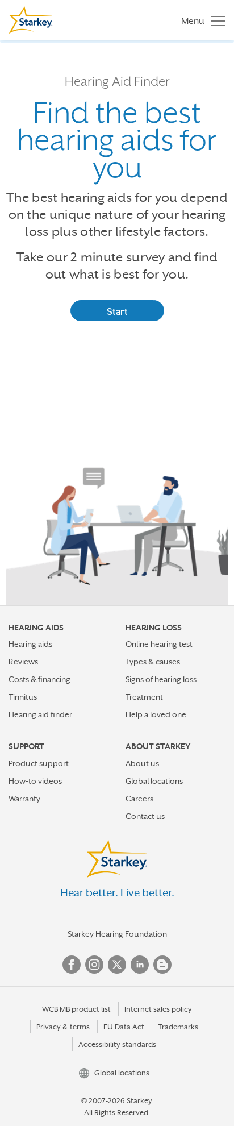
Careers (139, 798)
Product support (39, 763)
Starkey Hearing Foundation (117, 933)
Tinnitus (23, 696)
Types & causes (153, 661)
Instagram (94, 964)
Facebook (71, 964)
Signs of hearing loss (161, 679)
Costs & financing (39, 679)
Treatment (144, 696)
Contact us (145, 816)
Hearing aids (30, 644)
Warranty (24, 798)
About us (142, 763)
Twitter (117, 964)
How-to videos (35, 781)
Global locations (154, 781)
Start (117, 311)
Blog (162, 964)
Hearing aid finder (40, 714)
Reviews (23, 661)
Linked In (140, 964)
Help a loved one (156, 714)
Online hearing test (159, 644)
